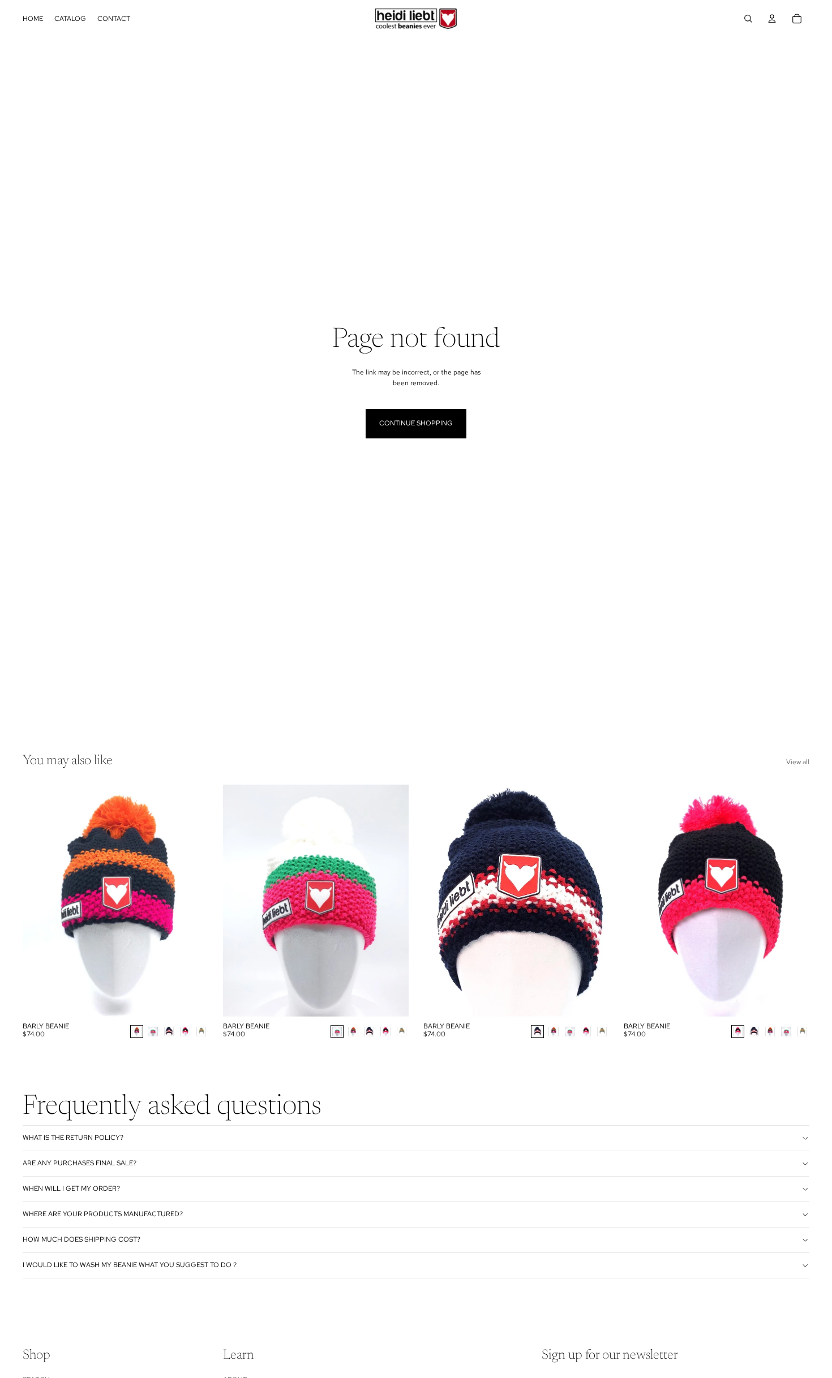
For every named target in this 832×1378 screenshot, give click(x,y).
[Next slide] (191, 900)
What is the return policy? (73, 1137)
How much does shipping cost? (81, 1239)
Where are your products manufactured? (103, 1213)
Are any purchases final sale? (79, 1163)
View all (797, 761)
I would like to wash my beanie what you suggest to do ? (130, 1264)
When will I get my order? (71, 1188)
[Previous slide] (40, 900)
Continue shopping (416, 423)
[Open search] (748, 18)
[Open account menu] (772, 18)
